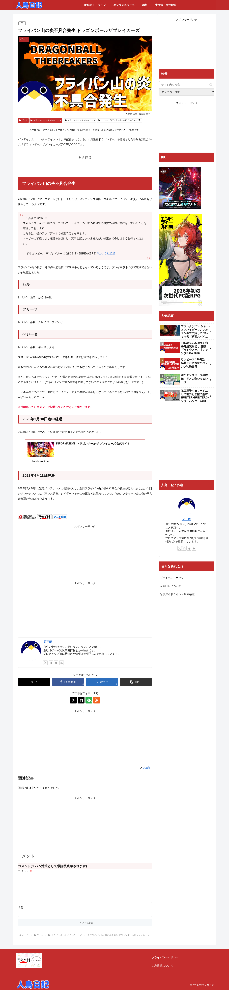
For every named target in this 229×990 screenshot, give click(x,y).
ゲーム (25, 120)
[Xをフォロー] (45, 663)
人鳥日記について (170, 586)
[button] (136, 682)
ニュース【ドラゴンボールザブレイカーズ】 (121, 120)
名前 (20, 907)
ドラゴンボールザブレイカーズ (47, 120)
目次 (81, 157)
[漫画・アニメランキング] (27, 516)
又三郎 (47, 642)
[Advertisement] (85, 552)
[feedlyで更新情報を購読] (56, 663)
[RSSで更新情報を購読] (61, 663)
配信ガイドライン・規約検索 (177, 594)
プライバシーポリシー (173, 577)
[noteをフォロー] (51, 663)
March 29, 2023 (106, 253)
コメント (25, 871)
